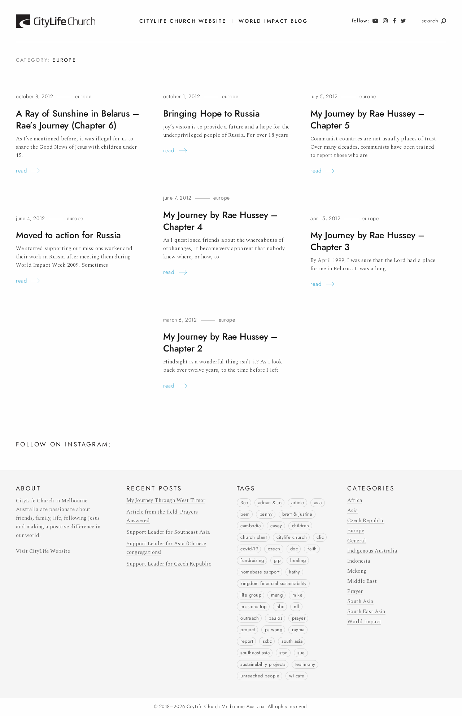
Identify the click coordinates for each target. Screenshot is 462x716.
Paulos (275, 618)
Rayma (298, 629)
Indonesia (358, 561)
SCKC (267, 641)
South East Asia (366, 611)
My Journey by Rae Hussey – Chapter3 (367, 241)
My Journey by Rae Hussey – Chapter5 (367, 119)
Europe (83, 96)
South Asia (292, 641)
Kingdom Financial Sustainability (273, 583)
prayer (298, 618)
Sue (301, 653)
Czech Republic (365, 520)
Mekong (356, 571)
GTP (277, 560)
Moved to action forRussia (68, 235)
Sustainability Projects (263, 664)
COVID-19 (249, 549)
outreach (249, 618)
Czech (274, 549)
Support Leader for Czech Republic (168, 564)
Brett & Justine (297, 514)
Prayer (355, 591)
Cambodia (250, 526)
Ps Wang (274, 629)
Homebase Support (259, 572)
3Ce (244, 502)
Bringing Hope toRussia (211, 113)
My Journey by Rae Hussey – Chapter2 (220, 342)
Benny (266, 514)
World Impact (364, 621)
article (297, 502)
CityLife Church (291, 537)
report (246, 641)
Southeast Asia (255, 653)
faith (312, 549)
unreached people (259, 676)
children (300, 526)
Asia (318, 502)
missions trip (253, 606)
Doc (294, 549)
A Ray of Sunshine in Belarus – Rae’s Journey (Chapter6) (77, 119)
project (247, 629)
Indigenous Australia (372, 551)
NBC (280, 606)
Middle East (362, 581)
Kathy (294, 572)
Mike (297, 595)
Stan (283, 653)
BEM (245, 514)
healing (298, 560)
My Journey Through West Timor (165, 500)
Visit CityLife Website (43, 551)
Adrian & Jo (270, 502)
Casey (276, 526)
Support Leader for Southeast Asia (168, 532)
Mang (277, 595)
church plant (253, 537)
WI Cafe (297, 676)
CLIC (320, 537)
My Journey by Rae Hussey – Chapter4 (220, 221)
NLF (297, 606)
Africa (354, 500)
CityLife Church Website (182, 21)
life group (250, 595)
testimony (305, 664)
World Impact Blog (273, 21)
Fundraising (252, 560)
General (356, 541)
